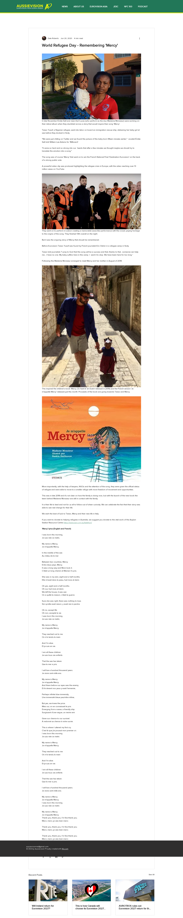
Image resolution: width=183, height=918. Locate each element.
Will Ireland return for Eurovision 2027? (43, 907)
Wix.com (65, 849)
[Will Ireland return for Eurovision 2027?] (48, 890)
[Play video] (91, 201)
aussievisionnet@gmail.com (37, 847)
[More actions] (139, 38)
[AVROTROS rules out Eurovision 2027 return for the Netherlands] (135, 890)
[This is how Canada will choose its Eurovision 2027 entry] (91, 890)
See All (151, 874)
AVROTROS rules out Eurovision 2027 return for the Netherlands (134, 907)
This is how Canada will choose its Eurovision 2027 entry (89, 907)
